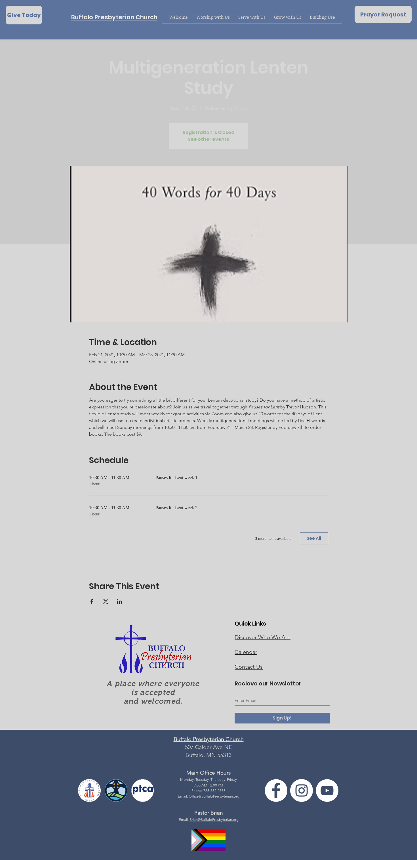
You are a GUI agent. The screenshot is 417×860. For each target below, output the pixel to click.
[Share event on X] (105, 601)
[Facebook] (276, 790)
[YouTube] (327, 790)
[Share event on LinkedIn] (119, 601)
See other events (208, 139)
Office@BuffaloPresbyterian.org (214, 796)
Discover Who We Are (262, 637)
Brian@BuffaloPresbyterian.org (214, 819)
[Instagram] (301, 790)
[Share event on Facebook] (91, 601)
